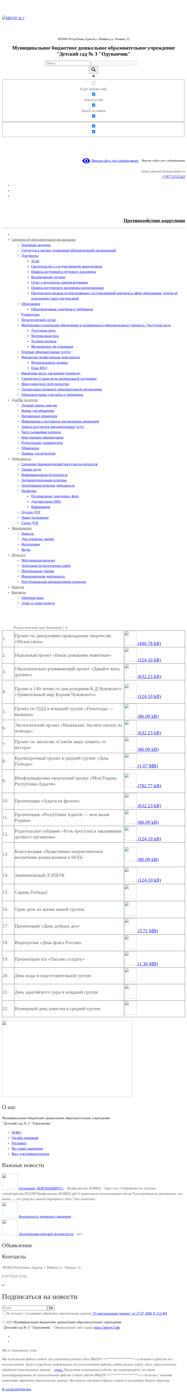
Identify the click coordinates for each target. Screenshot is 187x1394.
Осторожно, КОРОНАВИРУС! (41, 1188)
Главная (7, 627)
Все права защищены (27, 1148)
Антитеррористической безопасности (46, 1234)
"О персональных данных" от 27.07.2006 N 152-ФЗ (129, 1313)
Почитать (24, 1389)
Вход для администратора (30, 1154)
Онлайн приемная (25, 1138)
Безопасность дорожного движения (45, 1216)
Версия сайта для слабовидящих (114, 161)
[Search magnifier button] (93, 70)
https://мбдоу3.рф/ (107, 1327)
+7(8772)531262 (173, 177)
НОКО (16, 1132)
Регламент (19, 1143)
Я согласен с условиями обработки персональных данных (87, 1313)
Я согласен (10, 1389)
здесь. (59, 1370)
